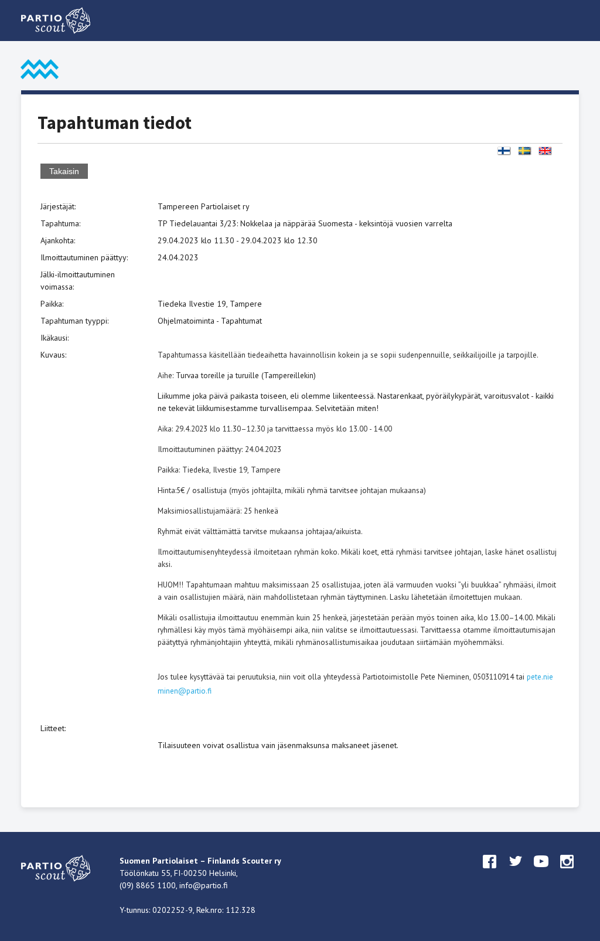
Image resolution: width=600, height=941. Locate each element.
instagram (567, 872)
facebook (490, 872)
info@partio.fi (203, 885)
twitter (515, 872)
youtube (541, 872)
